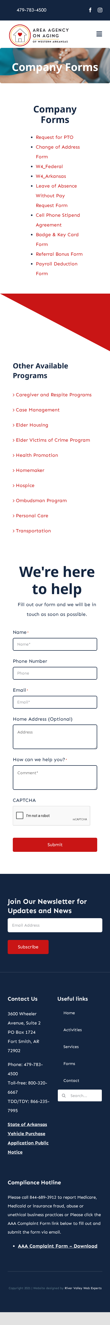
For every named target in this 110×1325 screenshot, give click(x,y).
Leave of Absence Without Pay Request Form (56, 195)
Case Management (38, 410)
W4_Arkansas (51, 176)
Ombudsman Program (41, 500)
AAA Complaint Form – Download (57, 1246)
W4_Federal (49, 166)
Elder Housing (32, 425)
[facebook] (90, 10)
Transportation (33, 531)
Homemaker (30, 470)
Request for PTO (54, 137)
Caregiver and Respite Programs (54, 395)
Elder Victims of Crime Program (53, 440)
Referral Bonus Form (59, 254)
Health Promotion (37, 455)
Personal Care (32, 516)
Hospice (25, 485)
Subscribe (28, 947)
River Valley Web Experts (83, 1288)
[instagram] (100, 10)
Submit (55, 844)
